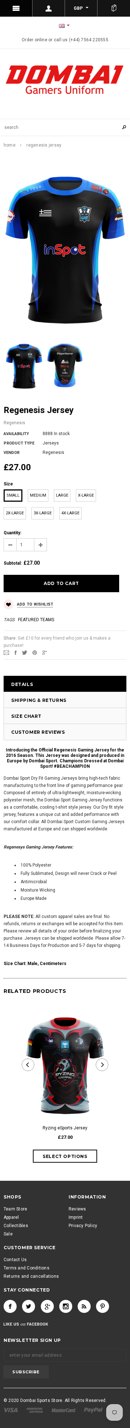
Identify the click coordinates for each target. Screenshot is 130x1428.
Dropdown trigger (48, 8)
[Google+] (44, 652)
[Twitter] (24, 652)
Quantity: (12, 532)
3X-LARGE (43, 513)
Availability (16, 433)
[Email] (6, 652)
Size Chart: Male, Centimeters (35, 963)
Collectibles (16, 1225)
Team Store (15, 1209)
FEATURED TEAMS (36, 619)
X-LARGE (86, 495)
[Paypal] (93, 1409)
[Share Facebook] (15, 652)
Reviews (77, 1209)
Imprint (76, 1217)
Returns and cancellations (31, 1276)
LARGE (62, 495)
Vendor (12, 452)
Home (10, 145)
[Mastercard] (64, 1409)
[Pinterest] (34, 652)
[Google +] (47, 1306)
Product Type (19, 443)
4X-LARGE (70, 513)
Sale (8, 1234)
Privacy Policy (83, 1225)
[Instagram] (65, 1306)
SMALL (13, 495)
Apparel (11, 1217)
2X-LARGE (15, 513)
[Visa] (11, 1409)
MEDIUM (38, 495)
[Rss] (84, 1306)
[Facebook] (10, 1306)
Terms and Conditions (26, 1268)
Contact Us (15, 1259)
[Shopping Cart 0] (114, 8)
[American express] (35, 1409)
